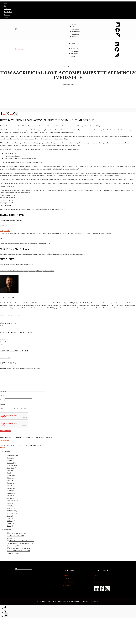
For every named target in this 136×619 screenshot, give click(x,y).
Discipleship (11, 465)
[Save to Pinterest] (6, 615)
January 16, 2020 (5, 358)
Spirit (50, 271)
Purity (9, 506)
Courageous (10, 458)
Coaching (65, 575)
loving (22, 271)
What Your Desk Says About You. (16, 332)
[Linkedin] (117, 24)
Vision (9, 518)
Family (9, 473)
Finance (9, 478)
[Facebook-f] (102, 588)
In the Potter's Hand (15, 536)
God (9, 271)
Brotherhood (11, 455)
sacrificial (45, 271)
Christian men (4, 271)
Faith (71, 66)
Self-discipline (11, 511)
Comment (3, 391)
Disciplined (10, 468)
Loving (9, 495)
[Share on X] (5, 612)
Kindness (10, 490)
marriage (26, 271)
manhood (10, 498)
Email (1, 400)
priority (34, 271)
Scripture (10, 508)
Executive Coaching (68, 579)
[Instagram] (117, 35)
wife (53, 271)
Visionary (10, 521)
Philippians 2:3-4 (5, 231)
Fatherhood (10, 475)
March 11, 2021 (4, 339)
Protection (10, 503)
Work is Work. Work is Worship (20, 543)
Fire (8, 480)
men (30, 271)
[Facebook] (117, 30)
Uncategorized (11, 513)
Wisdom (9, 523)
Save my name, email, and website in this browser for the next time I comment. (25, 409)
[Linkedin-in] (96, 588)
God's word (14, 271)
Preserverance (11, 501)
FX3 (5, 6)
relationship (39, 271)
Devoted (9, 460)
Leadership (10, 493)
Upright (9, 516)
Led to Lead (7, 9)
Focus (9, 483)
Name (2, 395)
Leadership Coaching (68, 582)
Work (2, 325)
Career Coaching (67, 585)
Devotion (66, 66)
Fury (8, 485)
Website (2, 404)
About (5, 3)
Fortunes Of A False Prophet (14, 351)
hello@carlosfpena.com (100, 582)
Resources (7, 15)
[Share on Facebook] (5, 608)
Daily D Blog (8, 12)
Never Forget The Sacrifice (18, 551)
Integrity (9, 488)
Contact (6, 18)
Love (19, 271)
